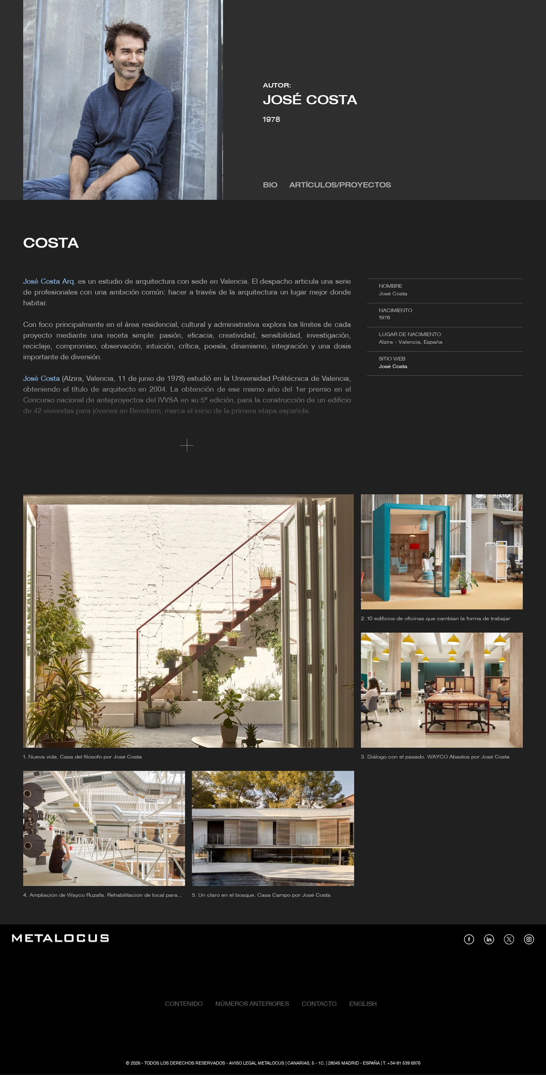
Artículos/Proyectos (340, 185)
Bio (270, 185)
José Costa (393, 366)
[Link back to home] (60, 939)
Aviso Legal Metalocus (256, 1063)
